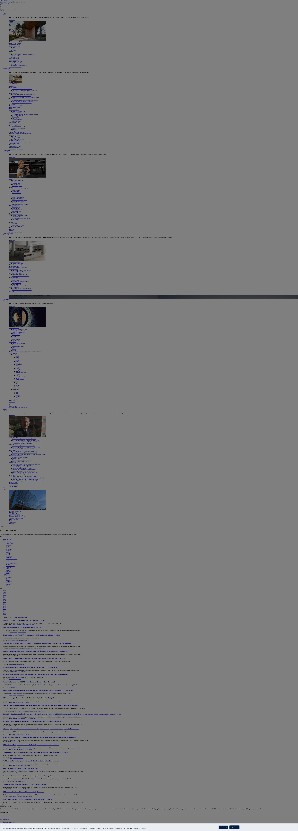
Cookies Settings (223, 827)
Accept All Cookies (234, 827)
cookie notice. (143, 828)
